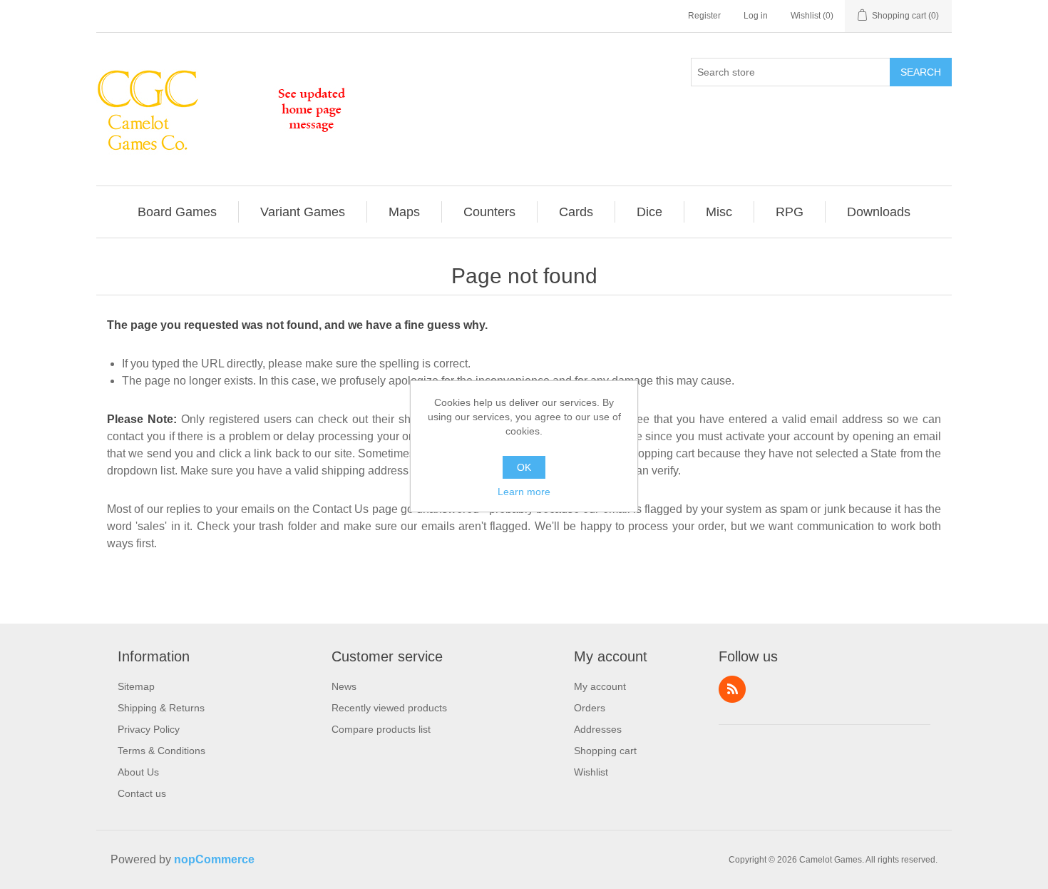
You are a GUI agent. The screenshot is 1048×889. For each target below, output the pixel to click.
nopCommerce (214, 859)
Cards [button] (576, 212)
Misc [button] (719, 212)
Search (920, 72)
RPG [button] (789, 212)
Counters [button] (489, 212)
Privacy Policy (149, 729)
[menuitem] (177, 212)
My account (600, 686)
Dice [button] (649, 212)
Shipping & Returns (161, 707)
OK (524, 467)
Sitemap (136, 686)
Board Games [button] (177, 212)
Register (704, 16)
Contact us (142, 793)
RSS (732, 689)
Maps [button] (404, 212)
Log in (756, 16)
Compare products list (381, 729)
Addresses (598, 729)
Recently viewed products (389, 707)
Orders (589, 707)
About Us (138, 772)
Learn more (524, 491)
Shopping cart (605, 750)
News (344, 686)
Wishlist (591, 772)
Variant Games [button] (302, 212)
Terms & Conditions (161, 750)
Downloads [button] (878, 212)
